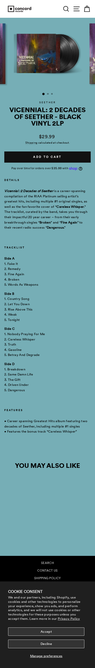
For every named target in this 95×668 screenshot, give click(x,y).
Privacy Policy (69, 619)
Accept (46, 631)
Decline (46, 644)
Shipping (31, 142)
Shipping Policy (47, 578)
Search (47, 563)
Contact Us (47, 570)
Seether (47, 102)
